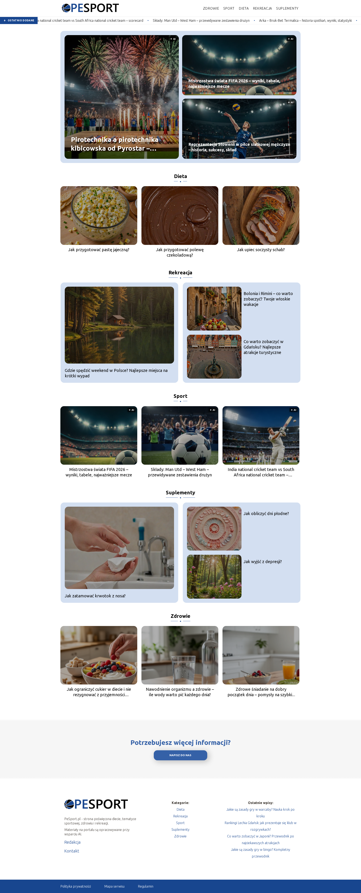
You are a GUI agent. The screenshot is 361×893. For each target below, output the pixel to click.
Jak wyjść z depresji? (263, 561)
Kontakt (71, 850)
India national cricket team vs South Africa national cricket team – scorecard (261, 472)
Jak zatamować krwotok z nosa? (95, 595)
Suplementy (287, 8)
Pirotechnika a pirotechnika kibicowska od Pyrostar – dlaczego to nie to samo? (115, 144)
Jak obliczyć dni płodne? (266, 513)
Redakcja (72, 842)
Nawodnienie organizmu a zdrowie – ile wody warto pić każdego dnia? (180, 692)
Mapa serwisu (114, 886)
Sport (229, 8)
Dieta (244, 8)
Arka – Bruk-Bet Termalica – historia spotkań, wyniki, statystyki (233, 20)
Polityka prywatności (75, 886)
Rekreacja (262, 8)
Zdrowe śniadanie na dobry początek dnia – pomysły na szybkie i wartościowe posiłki (261, 692)
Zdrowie (211, 8)
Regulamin (145, 886)
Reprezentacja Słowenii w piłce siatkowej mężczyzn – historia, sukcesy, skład (239, 147)
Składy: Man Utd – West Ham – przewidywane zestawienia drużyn (129, 20)
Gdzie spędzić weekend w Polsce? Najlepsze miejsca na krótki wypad (116, 373)
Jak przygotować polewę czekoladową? (180, 252)
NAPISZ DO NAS (180, 755)
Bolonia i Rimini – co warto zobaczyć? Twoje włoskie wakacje (268, 299)
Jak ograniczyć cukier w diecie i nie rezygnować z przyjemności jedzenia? (99, 692)
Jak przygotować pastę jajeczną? (98, 249)
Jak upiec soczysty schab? (261, 249)
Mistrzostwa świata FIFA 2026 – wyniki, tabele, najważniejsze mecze (234, 83)
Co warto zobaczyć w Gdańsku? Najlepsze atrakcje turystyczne (263, 347)
